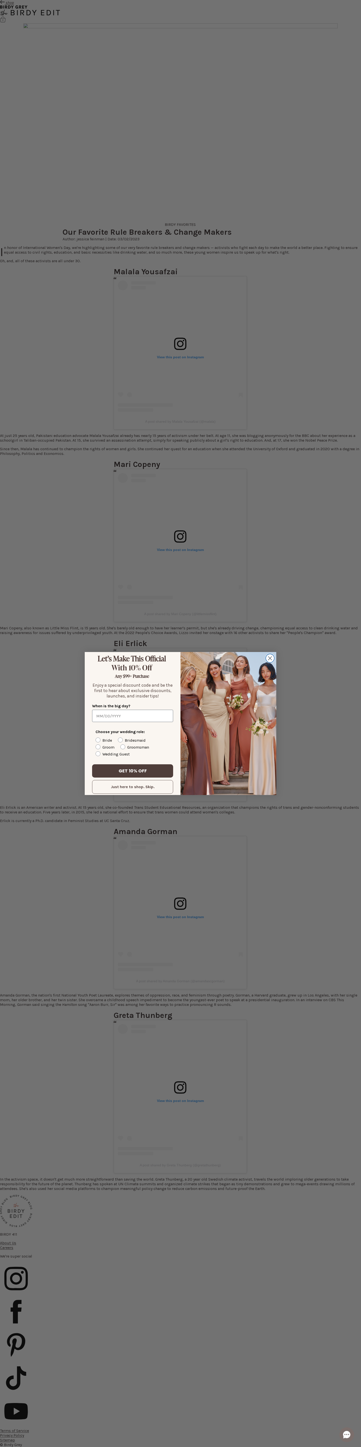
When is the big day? (111, 706)
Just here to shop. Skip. (132, 786)
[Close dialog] (270, 658)
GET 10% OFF (133, 771)
